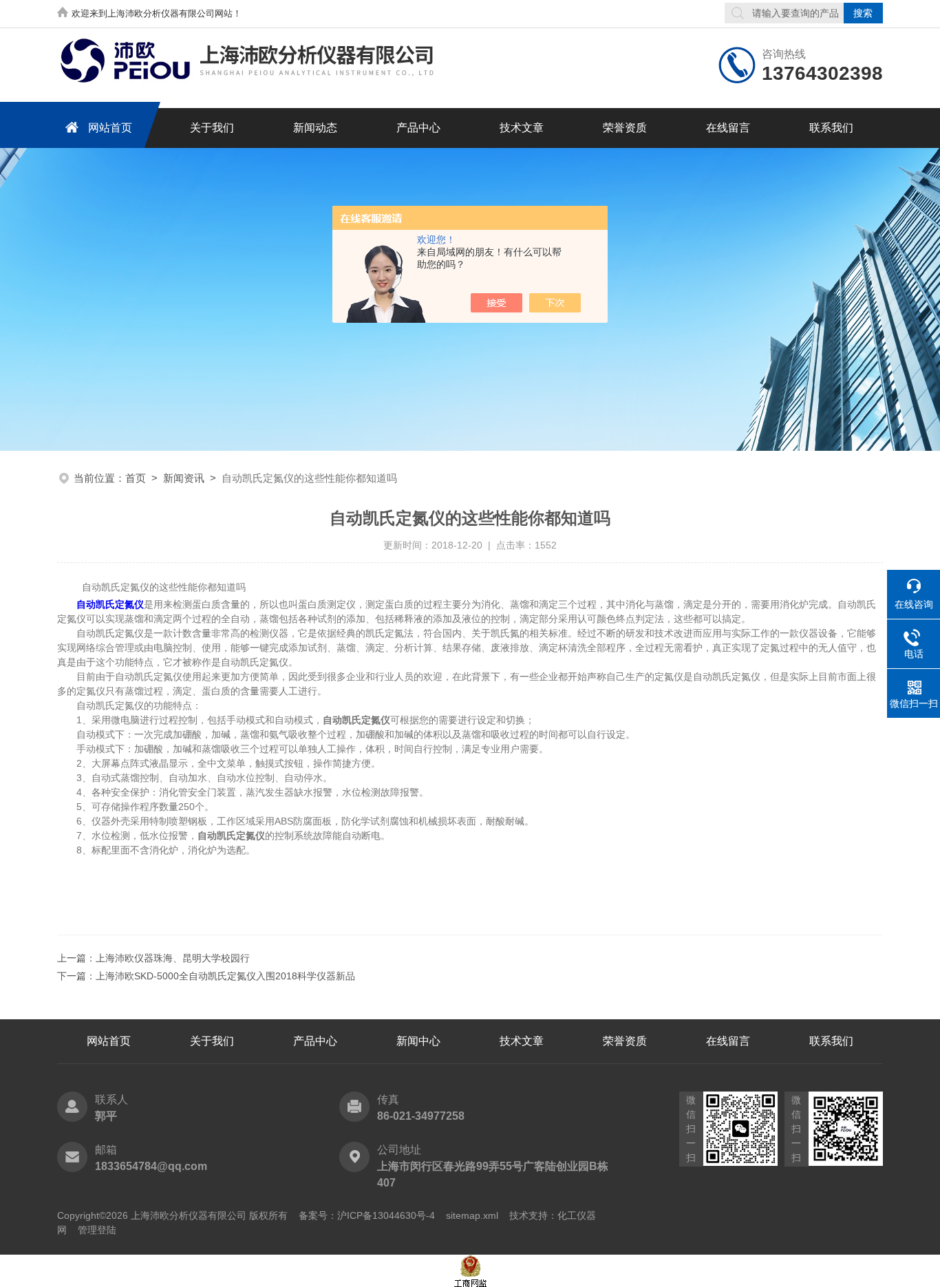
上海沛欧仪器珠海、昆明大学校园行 (173, 958)
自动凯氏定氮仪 (110, 604)
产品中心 (418, 128)
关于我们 (212, 128)
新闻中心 (418, 1041)
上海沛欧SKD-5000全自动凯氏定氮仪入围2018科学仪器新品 (225, 975)
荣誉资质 (625, 128)
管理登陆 (97, 1229)
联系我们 (831, 128)
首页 (135, 478)
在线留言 (728, 128)
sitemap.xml (472, 1215)
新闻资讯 (183, 478)
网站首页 (110, 128)
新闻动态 (315, 128)
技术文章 (522, 128)
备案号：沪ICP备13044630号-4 (367, 1215)
